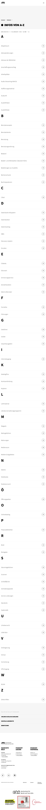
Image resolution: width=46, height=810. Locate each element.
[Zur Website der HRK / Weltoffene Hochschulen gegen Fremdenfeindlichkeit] (10, 802)
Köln (3, 749)
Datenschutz (25, 782)
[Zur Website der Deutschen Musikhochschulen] (36, 802)
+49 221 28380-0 (5, 756)
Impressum (31, 782)
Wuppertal (34, 749)
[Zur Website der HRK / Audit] (24, 802)
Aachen (18, 749)
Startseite (3, 20)
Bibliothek (9, 20)
